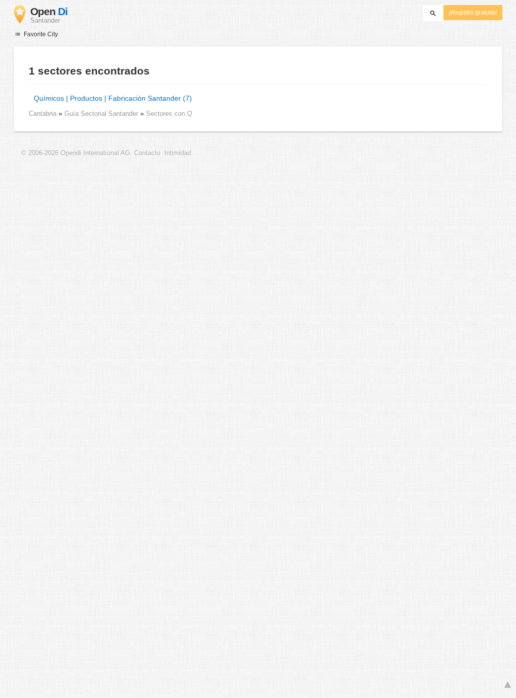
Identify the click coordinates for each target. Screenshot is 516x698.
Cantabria (42, 113)
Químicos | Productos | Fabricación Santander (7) (113, 98)
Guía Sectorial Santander (102, 113)
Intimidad (177, 153)
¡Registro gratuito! (472, 12)
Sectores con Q (169, 113)
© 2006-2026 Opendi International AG (75, 153)
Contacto (147, 153)
